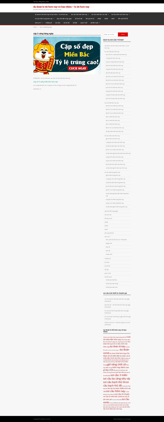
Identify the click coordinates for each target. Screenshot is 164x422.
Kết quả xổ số (90, 18)
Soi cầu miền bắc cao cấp (99, 14)
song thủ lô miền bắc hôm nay (114, 91)
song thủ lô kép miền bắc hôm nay (115, 95)
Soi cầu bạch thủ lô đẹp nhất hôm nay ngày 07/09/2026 (117, 312)
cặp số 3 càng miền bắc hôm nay (45, 82)
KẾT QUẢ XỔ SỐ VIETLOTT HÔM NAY (116, 239)
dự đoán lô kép (117, 346)
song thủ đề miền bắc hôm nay (114, 69)
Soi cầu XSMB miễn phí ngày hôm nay (118, 403)
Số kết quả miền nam (112, 287)
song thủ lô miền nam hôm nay (114, 157)
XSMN (106, 18)
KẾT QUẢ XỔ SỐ (123, 18)
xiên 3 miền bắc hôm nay (113, 120)
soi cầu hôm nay (115, 391)
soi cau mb (120, 372)
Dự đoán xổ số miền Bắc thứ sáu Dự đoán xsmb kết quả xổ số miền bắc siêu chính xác (116, 360)
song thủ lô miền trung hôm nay (115, 199)
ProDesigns (127, 419)
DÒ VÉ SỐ (66, 23)
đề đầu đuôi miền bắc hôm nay (114, 131)
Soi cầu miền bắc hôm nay (79, 14)
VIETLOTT (38, 23)
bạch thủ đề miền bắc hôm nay (114, 65)
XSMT (113, 18)
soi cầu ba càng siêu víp (116, 378)
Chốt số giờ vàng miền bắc (119, 337)
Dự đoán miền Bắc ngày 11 (113, 350)
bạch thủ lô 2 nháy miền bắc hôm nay (116, 54)
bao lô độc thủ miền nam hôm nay (115, 164)
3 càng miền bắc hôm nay (113, 58)
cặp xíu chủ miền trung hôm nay (115, 203)
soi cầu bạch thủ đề (116, 383)
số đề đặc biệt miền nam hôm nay (115, 146)
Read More (36, 89)
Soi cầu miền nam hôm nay (119, 14)
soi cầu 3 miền (119, 375)
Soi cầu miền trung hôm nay (43, 18)
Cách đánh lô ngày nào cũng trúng (114, 342)
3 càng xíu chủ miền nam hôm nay (115, 142)
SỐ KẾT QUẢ (94, 23)
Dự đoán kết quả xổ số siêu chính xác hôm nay (116, 344)
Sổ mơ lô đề (78, 18)
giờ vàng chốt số (116, 364)
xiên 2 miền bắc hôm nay (113, 124)
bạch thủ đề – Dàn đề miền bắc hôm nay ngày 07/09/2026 (117, 306)
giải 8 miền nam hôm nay (113, 138)
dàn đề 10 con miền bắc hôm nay (115, 84)
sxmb (112, 405)
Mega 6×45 (109, 243)
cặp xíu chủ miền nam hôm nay (114, 160)
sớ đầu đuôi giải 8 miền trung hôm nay (116, 207)
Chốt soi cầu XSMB (107, 337)
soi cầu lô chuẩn (122, 394)
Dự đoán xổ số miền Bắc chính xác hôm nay (116, 357)
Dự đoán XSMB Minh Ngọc (118, 353)
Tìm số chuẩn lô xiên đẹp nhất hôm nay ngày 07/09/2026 (117, 300)
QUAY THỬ (83, 23)
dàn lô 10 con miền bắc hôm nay (115, 128)
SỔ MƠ (75, 23)
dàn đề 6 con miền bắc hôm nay (115, 76)
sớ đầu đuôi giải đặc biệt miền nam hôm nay (118, 153)
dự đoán (125, 342)
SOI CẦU (57, 23)
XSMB (99, 18)
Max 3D (108, 247)
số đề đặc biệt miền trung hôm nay (115, 182)
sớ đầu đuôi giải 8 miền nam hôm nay (116, 168)
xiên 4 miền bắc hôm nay (113, 117)
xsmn (120, 407)
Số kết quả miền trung (112, 283)
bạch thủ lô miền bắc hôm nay (114, 87)
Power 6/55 (109, 254)
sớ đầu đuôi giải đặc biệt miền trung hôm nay (117, 195)
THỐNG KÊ (48, 23)
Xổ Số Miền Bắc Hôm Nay (114, 409)
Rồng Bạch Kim (112, 372)
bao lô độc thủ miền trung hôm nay (115, 186)
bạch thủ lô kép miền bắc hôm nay (115, 98)
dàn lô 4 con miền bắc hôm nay (114, 113)
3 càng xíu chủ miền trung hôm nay (115, 179)
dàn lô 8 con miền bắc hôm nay (114, 106)
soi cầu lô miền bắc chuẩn (112, 396)
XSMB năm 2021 (115, 407)
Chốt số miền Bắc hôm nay (117, 338)
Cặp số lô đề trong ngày (64, 18)
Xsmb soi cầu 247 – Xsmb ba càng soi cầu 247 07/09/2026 (117, 324)
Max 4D (108, 250)
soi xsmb (108, 405)
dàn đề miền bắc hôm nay (113, 73)
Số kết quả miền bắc (111, 280)
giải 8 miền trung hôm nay (113, 175)
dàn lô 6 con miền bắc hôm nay (114, 109)
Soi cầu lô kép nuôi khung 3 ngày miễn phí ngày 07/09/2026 (118, 318)
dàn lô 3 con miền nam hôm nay (115, 149)
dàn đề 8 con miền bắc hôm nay (115, 80)
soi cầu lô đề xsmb (116, 399)
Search (123, 34)
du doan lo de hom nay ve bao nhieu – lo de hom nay (61, 6)
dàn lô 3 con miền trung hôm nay (115, 190)
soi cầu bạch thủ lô (114, 382)
